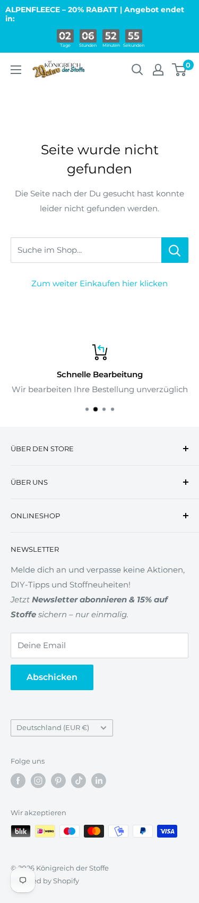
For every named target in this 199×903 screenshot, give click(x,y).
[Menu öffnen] (16, 69)
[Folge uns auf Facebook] (18, 780)
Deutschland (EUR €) (52, 728)
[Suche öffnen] (137, 70)
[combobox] (86, 250)
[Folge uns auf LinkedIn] (98, 780)
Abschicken (52, 677)
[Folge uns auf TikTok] (78, 780)
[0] (179, 69)
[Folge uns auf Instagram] (38, 780)
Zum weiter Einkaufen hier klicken (99, 283)
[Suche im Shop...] (174, 250)
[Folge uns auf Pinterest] (58, 780)
